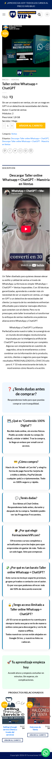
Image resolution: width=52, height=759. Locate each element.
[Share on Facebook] (10, 150)
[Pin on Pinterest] (25, 150)
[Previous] (2, 722)
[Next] (50, 722)
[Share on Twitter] (15, 150)
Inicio (5, 79)
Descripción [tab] (8, 168)
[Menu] (4, 14)
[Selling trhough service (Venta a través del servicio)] (13, 710)
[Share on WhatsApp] (4, 150)
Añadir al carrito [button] (12, 740)
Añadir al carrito (31, 125)
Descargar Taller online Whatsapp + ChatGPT (30, 138)
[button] (45, 752)
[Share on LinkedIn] (30, 150)
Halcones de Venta (35, 728)
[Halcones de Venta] (38, 710)
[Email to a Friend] (20, 150)
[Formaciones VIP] (22, 14)
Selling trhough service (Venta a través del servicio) (10, 731)
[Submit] (39, 14)
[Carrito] (47, 14)
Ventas (15, 79)
